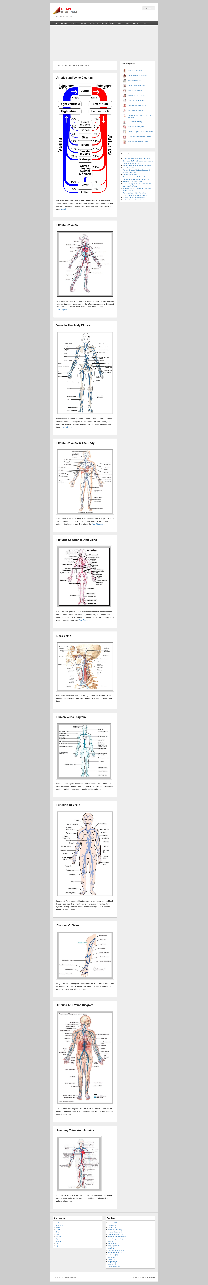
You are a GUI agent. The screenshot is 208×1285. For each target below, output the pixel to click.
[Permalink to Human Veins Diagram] (84, 780)
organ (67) (111, 1259)
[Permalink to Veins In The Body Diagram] (85, 416)
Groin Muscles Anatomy (135, 110)
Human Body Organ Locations (137, 75)
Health (144, 23)
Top (56, 23)
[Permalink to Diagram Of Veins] (85, 980)
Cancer (135, 23)
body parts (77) (113, 1255)
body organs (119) (113, 1246)
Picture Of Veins (67, 225)
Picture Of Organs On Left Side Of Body (140, 132)
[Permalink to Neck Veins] (85, 692)
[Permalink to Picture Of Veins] (85, 298)
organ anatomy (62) (114, 1266)
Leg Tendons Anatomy (135, 122)
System (58, 1241)
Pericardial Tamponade (130, 175)
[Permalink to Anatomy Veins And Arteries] (79, 1192)
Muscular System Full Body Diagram (139, 137)
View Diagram (67, 209)
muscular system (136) (115, 1239)
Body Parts (94, 23)
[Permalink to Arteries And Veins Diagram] (85, 1106)
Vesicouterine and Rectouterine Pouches (135, 200)
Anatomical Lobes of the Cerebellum (134, 193)
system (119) (112, 1243)
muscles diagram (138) (115, 1232)
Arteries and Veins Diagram (74, 77)
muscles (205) (112, 1223)
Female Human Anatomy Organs (138, 142)
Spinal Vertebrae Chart (135, 80)
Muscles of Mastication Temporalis (134, 197)
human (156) (112, 1227)
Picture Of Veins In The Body (75, 443)
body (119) (111, 1241)
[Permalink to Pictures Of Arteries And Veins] (84, 609)
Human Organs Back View (136, 85)
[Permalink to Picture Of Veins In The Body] (85, 515)
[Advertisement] (104, 41)
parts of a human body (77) (116, 1250)
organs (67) (111, 1257)
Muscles (74, 23)
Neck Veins (63, 636)
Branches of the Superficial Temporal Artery (136, 179)
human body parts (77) (115, 1252)
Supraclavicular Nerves (130, 168)
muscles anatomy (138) (115, 1234)
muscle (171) (112, 1225)
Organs (104, 23)
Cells (112, 23)
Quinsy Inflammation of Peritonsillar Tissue (136, 159)
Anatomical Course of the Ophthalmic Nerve (137, 165)
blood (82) (111, 1248)
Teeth (127, 23)
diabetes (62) (112, 1264)
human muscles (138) (115, 1230)
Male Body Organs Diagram (136, 95)
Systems (83, 23)
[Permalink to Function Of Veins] (85, 898)
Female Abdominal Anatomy (137, 105)
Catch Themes (150, 1277)
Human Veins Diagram (71, 717)
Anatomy (64, 23)
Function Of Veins (68, 805)
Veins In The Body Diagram (74, 325)
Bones (120, 23)
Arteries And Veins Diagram (74, 1005)
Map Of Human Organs (135, 70)
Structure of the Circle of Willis (132, 181)
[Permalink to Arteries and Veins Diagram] (85, 198)
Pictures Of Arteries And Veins (76, 540)
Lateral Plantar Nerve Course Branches (135, 195)
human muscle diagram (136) (117, 1237)
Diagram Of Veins (67, 925)
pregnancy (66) (113, 1262)
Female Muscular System (136, 127)
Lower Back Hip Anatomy (136, 100)
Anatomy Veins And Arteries (75, 1130)
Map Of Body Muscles (135, 90)
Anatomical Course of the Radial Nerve (135, 177)
